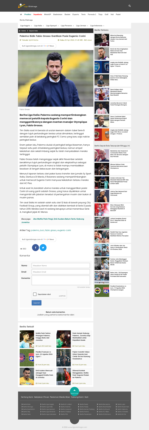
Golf (106, 14)
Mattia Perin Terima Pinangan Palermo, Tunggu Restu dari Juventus (43, 336)
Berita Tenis (26, 414)
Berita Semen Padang (87, 409)
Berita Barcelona (104, 404)
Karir (86, 396)
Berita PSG (64, 414)
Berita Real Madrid (105, 407)
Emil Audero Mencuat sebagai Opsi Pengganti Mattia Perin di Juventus (44, 374)
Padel (118, 14)
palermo (35, 230)
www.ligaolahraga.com (77, 427)
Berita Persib (84, 404)
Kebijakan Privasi (41, 396)
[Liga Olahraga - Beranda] (27, 5)
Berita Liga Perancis (48, 412)
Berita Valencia (123, 409)
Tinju (100, 14)
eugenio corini (64, 230)
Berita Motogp (28, 407)
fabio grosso (50, 230)
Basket (67, 14)
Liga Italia (38, 26)
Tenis (83, 14)
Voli (112, 14)
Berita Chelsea (66, 412)
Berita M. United (66, 404)
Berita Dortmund (104, 409)
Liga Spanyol (51, 26)
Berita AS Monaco (105, 414)
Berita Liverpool (66, 409)
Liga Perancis (66, 26)
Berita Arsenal (65, 407)
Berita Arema (84, 412)
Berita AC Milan (104, 412)
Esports (76, 14)
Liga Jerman (81, 26)
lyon (42, 230)
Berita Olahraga (26, 20)
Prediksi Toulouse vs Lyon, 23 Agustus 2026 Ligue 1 (44, 354)
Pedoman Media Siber (60, 396)
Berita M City (122, 414)
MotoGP (47, 14)
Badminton (57, 14)
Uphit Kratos (33, 40)
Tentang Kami (27, 396)
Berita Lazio (121, 404)
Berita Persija (84, 407)
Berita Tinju (26, 412)
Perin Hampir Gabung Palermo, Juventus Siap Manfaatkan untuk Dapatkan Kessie (81, 336)
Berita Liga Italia (47, 407)
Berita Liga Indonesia (49, 414)
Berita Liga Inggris (48, 404)
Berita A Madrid (123, 412)
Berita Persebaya (85, 414)
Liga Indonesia (96, 26)
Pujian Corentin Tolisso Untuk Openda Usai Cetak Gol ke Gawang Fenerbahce (81, 355)
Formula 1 (92, 14)
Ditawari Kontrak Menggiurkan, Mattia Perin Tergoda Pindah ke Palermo (81, 374)
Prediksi (27, 14)
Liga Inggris (25, 26)
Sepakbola (37, 14)
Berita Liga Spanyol (48, 409)
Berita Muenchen (123, 407)
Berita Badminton (29, 409)
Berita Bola (26, 404)
